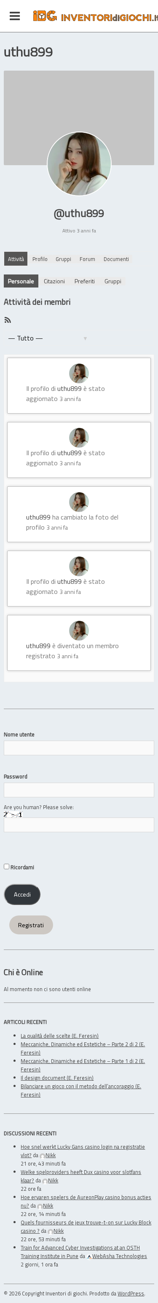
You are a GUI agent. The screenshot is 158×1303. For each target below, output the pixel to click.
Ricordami (21, 867)
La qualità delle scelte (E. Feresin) (60, 1035)
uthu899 (69, 388)
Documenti (116, 259)
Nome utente (19, 734)
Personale (21, 281)
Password (15, 776)
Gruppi (63, 259)
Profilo (40, 259)
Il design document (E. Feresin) (57, 1078)
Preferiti (85, 281)
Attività (16, 259)
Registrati (31, 925)
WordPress (131, 1293)
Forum (87, 259)
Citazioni (54, 281)
